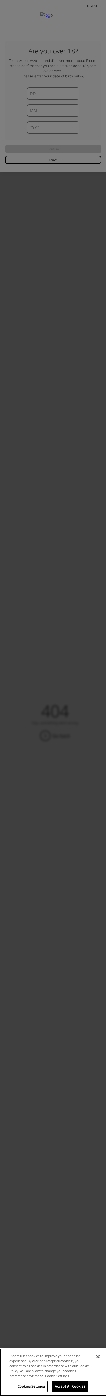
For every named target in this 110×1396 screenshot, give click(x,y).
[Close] (98, 1356)
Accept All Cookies (70, 1386)
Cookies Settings (31, 1386)
